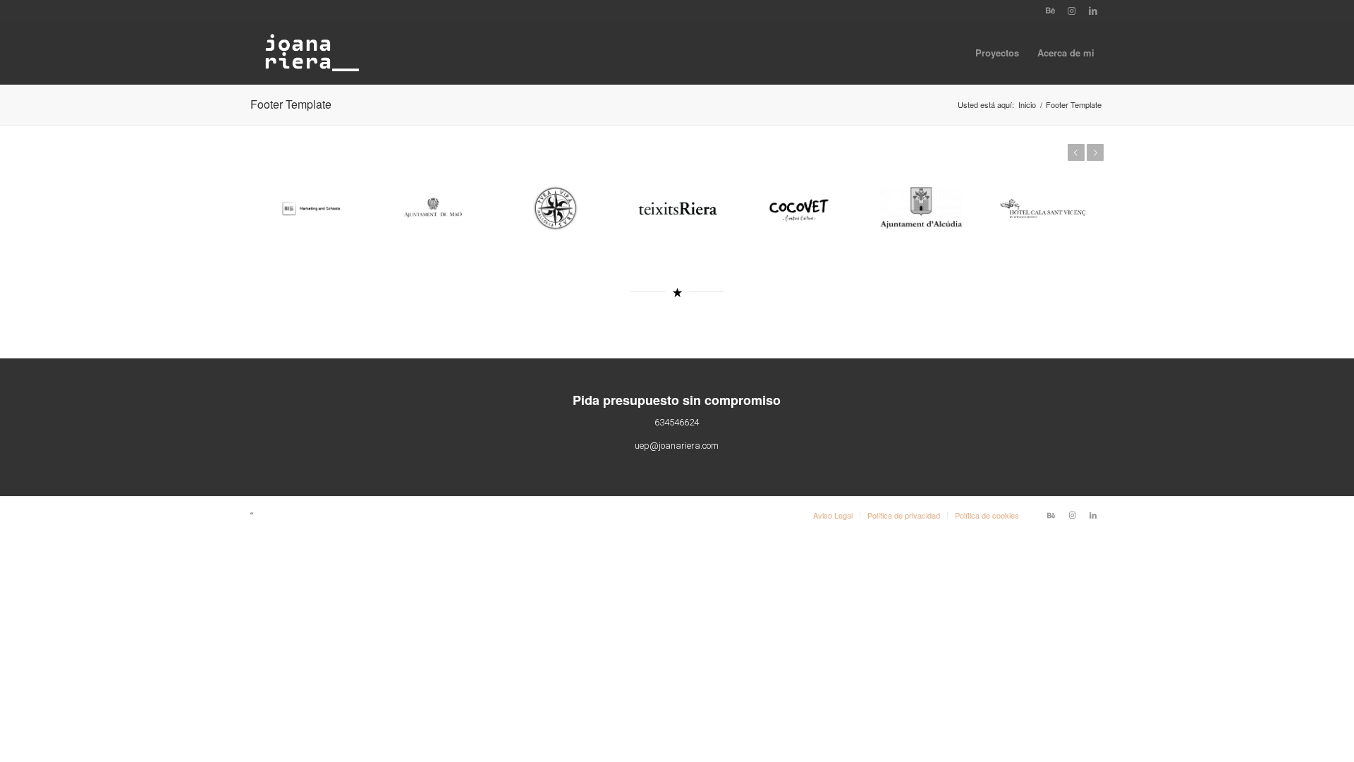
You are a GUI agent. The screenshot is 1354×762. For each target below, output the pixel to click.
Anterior (1076, 152)
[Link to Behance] (1050, 10)
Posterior (1095, 152)
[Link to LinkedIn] (1093, 10)
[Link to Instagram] (1071, 10)
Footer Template (290, 104)
